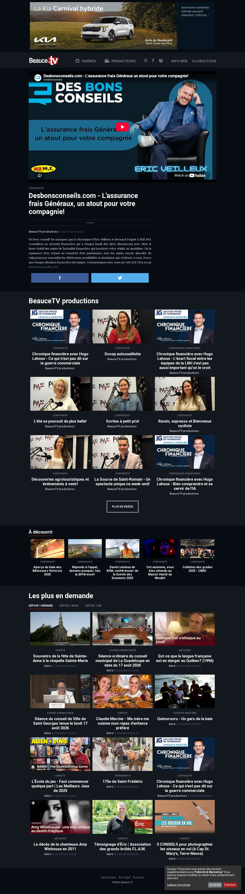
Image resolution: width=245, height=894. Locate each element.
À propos (138, 877)
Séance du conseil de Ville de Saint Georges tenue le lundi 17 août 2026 (60, 723)
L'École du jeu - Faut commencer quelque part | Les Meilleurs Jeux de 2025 (60, 786)
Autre (48, 665)
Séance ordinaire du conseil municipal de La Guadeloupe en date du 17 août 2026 (123, 661)
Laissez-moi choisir (178, 884)
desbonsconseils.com (43, 267)
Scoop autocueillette (123, 354)
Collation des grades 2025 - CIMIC (198, 569)
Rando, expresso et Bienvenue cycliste (184, 423)
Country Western (184, 713)
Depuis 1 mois (69, 605)
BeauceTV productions (43, 231)
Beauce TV (44, 60)
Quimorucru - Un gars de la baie (184, 718)
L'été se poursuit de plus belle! (60, 421)
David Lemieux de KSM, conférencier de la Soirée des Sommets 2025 (122, 572)
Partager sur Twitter (120, 278)
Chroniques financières (184, 348)
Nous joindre (161, 60)
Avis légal (124, 877)
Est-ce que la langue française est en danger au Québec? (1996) (185, 658)
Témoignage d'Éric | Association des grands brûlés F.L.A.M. (122, 846)
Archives (185, 650)
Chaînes (88, 61)
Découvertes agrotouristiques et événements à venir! (60, 481)
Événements (122, 775)
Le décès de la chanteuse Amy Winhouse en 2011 (60, 846)
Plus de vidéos (122, 506)
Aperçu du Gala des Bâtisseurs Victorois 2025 (47, 570)
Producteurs (123, 61)
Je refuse (215, 884)
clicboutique (204, 61)
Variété (60, 650)
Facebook (153, 60)
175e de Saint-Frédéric (123, 781)
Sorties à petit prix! (122, 421)
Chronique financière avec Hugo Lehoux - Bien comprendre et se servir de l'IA (185, 484)
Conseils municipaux (122, 650)
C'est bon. (230, 884)
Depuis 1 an (93, 605)
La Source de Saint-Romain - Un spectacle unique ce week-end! (122, 481)
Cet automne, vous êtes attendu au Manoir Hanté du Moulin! (160, 572)
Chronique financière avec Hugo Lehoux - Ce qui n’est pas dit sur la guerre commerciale (60, 358)
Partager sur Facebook (60, 278)
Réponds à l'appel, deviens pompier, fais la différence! (84, 570)
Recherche (146, 60)
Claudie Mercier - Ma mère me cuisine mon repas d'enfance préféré (122, 723)
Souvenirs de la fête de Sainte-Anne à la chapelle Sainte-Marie (60, 658)
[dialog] (203, 878)
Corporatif (36, 188)
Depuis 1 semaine (41, 605)
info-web (179, 61)
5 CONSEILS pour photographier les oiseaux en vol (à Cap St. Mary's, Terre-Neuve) (185, 849)
